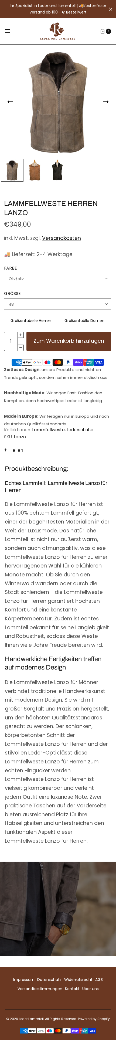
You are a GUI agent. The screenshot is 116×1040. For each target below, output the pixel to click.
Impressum (24, 979)
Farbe (10, 268)
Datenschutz (49, 979)
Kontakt (72, 988)
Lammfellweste (48, 430)
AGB (99, 979)
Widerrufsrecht (78, 979)
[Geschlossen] (110, 9)
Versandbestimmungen (40, 988)
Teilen (16, 450)
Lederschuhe (80, 430)
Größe (12, 293)
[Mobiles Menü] (11, 31)
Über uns (90, 988)
